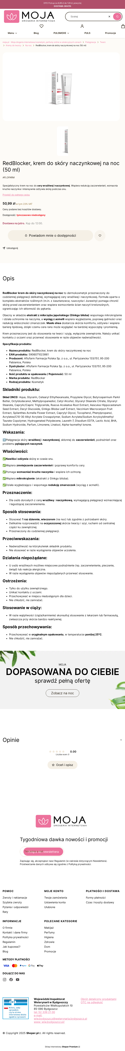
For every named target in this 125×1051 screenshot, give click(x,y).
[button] (117, 16)
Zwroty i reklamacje (15, 897)
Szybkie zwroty (12, 902)
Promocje (50, 951)
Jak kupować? (11, 946)
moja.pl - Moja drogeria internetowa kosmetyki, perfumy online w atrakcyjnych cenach (42, 42)
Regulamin (9, 942)
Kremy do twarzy (13, 45)
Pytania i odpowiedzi (15, 907)
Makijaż (49, 927)
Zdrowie (49, 942)
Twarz (103, 42)
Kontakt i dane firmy (15, 932)
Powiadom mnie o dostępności (52, 235)
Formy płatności (96, 897)
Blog (5, 951)
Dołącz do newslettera (43, 851)
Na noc (28, 45)
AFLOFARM (8, 177)
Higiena (49, 937)
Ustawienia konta (55, 902)
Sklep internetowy (61, 1046)
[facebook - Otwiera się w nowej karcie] (11, 980)
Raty (5, 911)
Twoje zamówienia (55, 897)
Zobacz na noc (62, 693)
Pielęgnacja (90, 42)
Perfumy (49, 932)
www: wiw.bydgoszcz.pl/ (49, 1022)
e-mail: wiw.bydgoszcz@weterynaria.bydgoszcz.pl (60, 1017)
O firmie (7, 927)
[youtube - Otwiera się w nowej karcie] (18, 980)
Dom (47, 946)
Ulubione (49, 907)
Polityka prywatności (15, 937)
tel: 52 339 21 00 (44, 1012)
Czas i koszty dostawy (100, 902)
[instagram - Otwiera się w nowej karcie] (5, 980)
